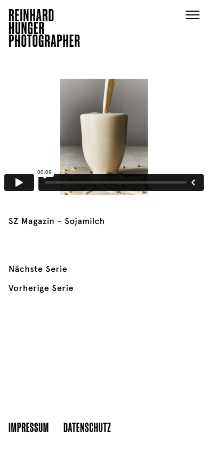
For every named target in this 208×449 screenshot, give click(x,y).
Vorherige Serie (41, 288)
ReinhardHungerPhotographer (45, 30)
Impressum (29, 427)
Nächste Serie (38, 269)
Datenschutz (87, 427)
